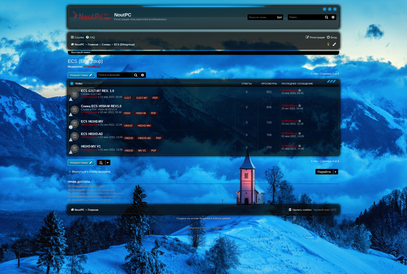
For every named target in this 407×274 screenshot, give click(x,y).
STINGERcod (92, 66)
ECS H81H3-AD (92, 134)
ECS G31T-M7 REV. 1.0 (97, 91)
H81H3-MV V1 (91, 146)
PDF (155, 97)
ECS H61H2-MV (92, 121)
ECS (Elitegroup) (85, 61)
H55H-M (141, 113)
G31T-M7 (141, 97)
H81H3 (129, 138)
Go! (279, 17)
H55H (127, 113)
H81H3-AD (144, 138)
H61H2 (128, 125)
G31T (127, 97)
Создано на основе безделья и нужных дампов (203, 218)
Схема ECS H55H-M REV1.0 (101, 106)
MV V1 (142, 150)
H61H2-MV (144, 125)
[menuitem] (90, 37)
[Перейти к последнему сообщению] (299, 90)
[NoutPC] (91, 16)
